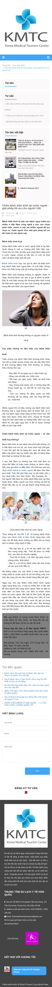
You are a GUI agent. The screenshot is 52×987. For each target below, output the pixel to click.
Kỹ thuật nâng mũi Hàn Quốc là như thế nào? (24, 122)
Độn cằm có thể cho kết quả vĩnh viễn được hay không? (24, 107)
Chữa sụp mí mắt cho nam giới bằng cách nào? (25, 116)
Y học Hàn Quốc (18, 65)
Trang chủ (6, 65)
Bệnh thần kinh (10, 263)
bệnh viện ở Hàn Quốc (24, 537)
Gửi (37, 771)
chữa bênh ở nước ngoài (20, 470)
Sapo (46, 985)
